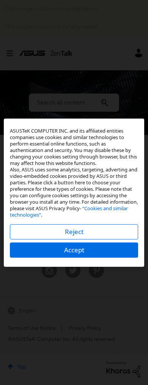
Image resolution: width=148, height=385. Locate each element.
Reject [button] (74, 231)
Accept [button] (74, 250)
